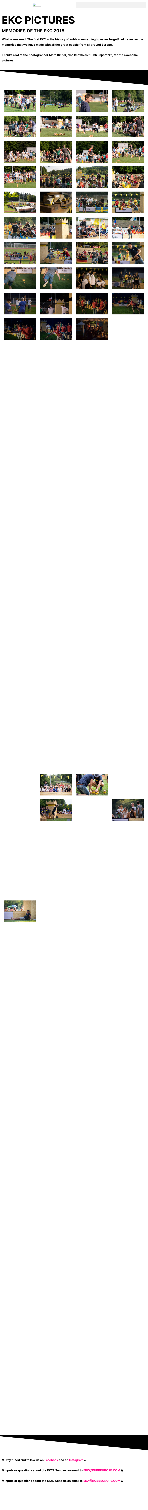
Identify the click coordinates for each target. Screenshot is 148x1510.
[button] (111, 5)
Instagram (76, 1460)
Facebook (51, 1460)
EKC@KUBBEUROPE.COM (101, 1470)
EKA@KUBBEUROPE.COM (101, 1481)
